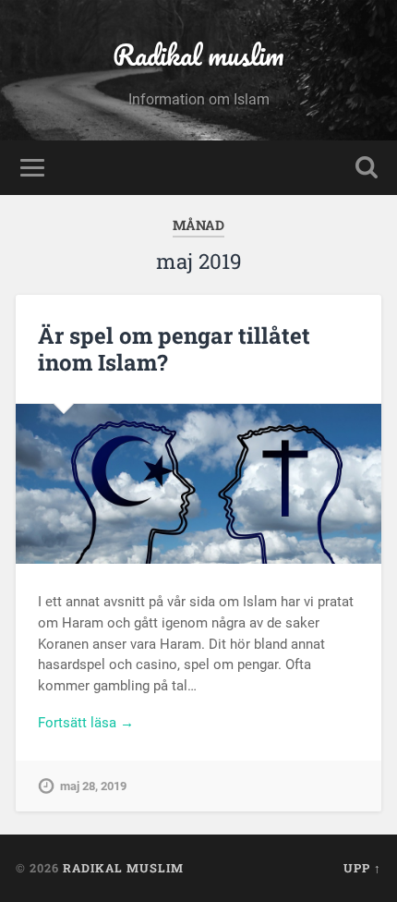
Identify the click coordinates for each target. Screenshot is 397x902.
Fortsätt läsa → (86, 722)
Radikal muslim (198, 55)
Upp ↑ (362, 867)
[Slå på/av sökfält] (366, 167)
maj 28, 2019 (93, 786)
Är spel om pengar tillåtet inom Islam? (174, 349)
